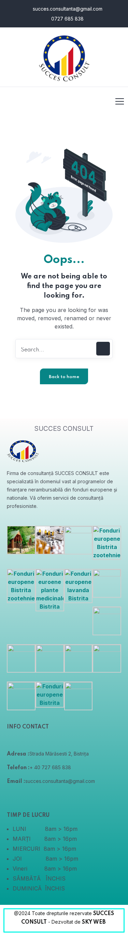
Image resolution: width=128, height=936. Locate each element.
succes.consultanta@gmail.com (66, 9)
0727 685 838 (67, 19)
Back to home (64, 377)
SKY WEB (94, 922)
